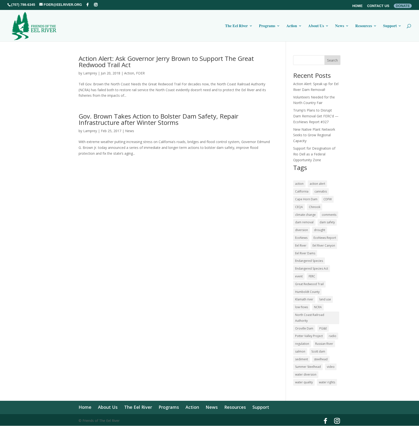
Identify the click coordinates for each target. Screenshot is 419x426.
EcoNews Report (325, 238)
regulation (302, 344)
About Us (316, 26)
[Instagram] (95, 4)
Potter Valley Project (309, 336)
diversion (301, 230)
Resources (363, 26)
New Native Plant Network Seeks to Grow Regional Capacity (314, 135)
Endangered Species (309, 261)
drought (319, 230)
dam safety (327, 222)
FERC (312, 276)
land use (325, 299)
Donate (403, 6)
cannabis (320, 191)
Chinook (314, 207)
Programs (267, 26)
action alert (317, 184)
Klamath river (304, 299)
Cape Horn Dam (306, 199)
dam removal (304, 222)
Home (357, 6)
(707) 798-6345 (23, 5)
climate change (305, 215)
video (331, 367)
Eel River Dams (305, 253)
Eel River (300, 245)
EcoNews (301, 238)
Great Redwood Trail (309, 284)
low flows (301, 307)
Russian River (324, 344)
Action (291, 26)
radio (332, 336)
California (301, 191)
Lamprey (90, 73)
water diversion (305, 374)
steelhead (321, 359)
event (299, 276)
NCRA (318, 307)
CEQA (299, 207)
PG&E (323, 328)
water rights (327, 382)
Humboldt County (307, 292)
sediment (301, 359)
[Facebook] (87, 4)
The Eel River (236, 26)
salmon (300, 351)
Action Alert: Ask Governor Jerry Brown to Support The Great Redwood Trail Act (166, 61)
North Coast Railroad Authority (309, 318)
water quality (304, 382)
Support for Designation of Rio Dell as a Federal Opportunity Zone (314, 154)
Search (332, 60)
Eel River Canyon (324, 245)
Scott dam (318, 351)
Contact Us (378, 6)
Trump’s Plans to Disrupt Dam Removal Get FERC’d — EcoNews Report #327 (315, 116)
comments (329, 215)
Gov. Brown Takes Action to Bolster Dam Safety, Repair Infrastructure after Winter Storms (158, 119)
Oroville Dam (304, 328)
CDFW (327, 199)
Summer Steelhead (308, 367)
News (339, 26)
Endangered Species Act (311, 268)
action (299, 184)
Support (390, 26)
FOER (140, 73)
